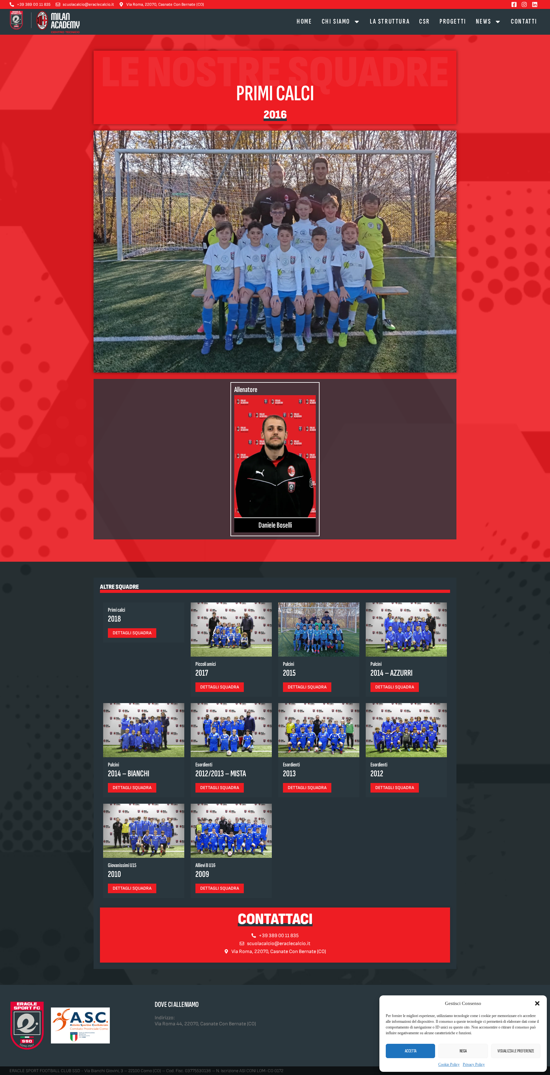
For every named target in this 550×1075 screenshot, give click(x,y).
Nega (463, 1051)
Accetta (410, 1051)
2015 (289, 673)
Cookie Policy (449, 1064)
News (483, 21)
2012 (376, 773)
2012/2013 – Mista (220, 773)
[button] (537, 1003)
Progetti (453, 21)
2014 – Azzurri (391, 673)
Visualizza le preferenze (515, 1051)
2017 (201, 673)
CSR (424, 21)
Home (304, 21)
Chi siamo (336, 21)
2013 (289, 773)
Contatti (524, 21)
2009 (202, 874)
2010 (114, 874)
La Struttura (390, 21)
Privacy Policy (474, 1064)
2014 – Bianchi (128, 773)
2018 (114, 619)
